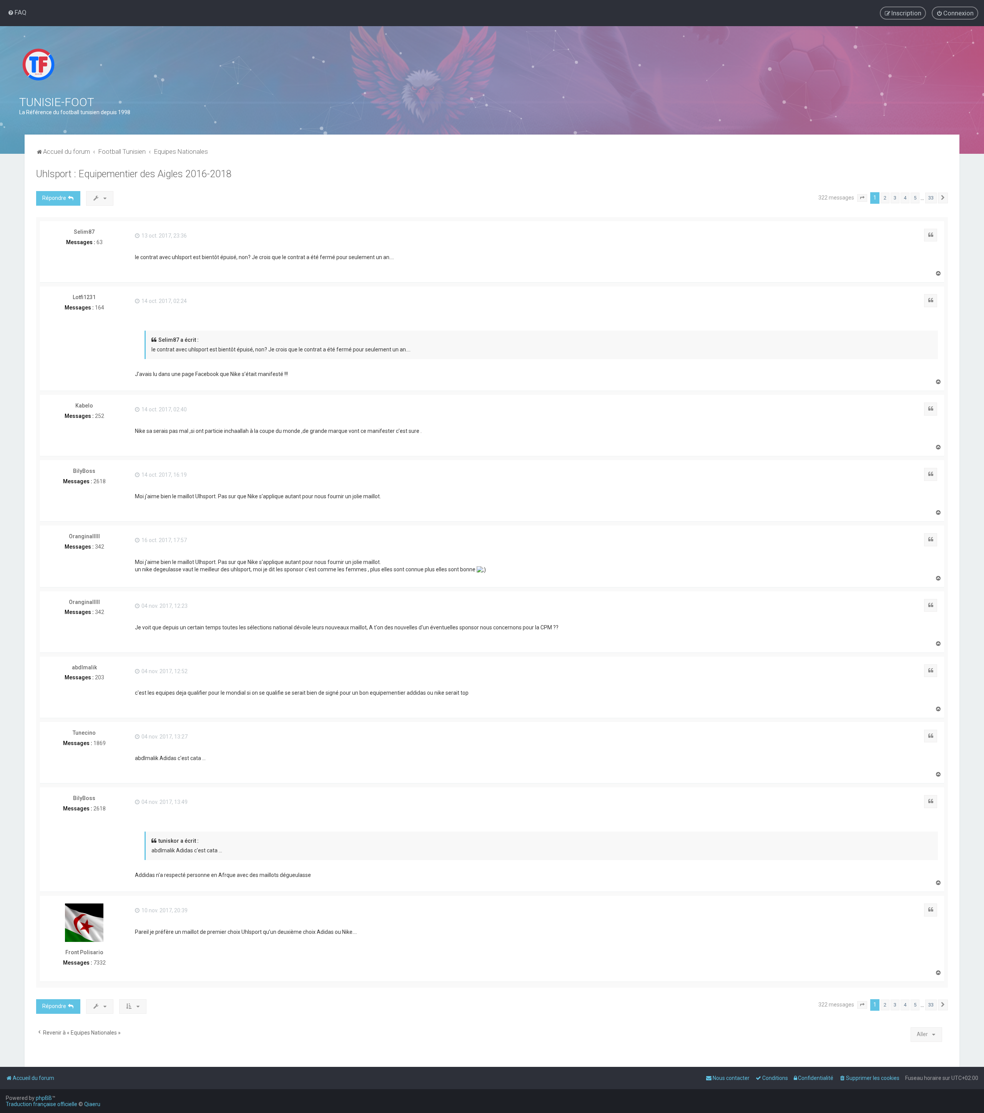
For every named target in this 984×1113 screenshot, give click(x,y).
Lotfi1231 (84, 297)
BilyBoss (84, 471)
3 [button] (895, 198)
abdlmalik (84, 667)
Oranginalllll (84, 536)
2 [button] (885, 198)
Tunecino (84, 733)
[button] (862, 198)
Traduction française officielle (41, 1104)
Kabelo (84, 406)
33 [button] (931, 198)
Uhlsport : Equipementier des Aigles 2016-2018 (133, 174)
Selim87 (84, 232)
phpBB (44, 1098)
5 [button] (915, 198)
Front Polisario (84, 952)
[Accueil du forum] (38, 64)
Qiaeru (92, 1104)
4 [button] (905, 198)
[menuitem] (17, 12)
